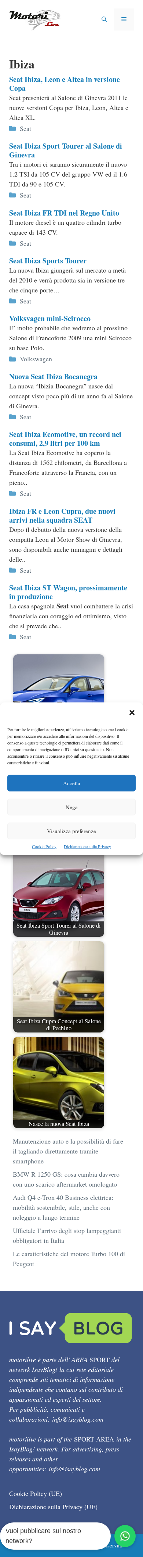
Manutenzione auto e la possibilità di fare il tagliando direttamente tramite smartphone (68, 1151)
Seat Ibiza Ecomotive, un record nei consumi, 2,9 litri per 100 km (65, 438)
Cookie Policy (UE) (35, 1493)
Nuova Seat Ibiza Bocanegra (53, 376)
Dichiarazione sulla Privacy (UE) (53, 1506)
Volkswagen (36, 358)
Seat (25, 128)
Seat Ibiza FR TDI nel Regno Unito (64, 212)
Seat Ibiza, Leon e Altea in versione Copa (64, 83)
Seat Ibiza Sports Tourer (48, 260)
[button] (132, 713)
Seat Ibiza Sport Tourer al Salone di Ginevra (65, 150)
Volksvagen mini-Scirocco (50, 318)
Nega (72, 806)
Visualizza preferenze (71, 830)
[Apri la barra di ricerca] (104, 19)
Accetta (71, 782)
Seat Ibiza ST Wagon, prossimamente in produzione (68, 592)
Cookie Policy (44, 846)
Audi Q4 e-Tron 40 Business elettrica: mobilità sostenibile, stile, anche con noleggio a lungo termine (63, 1207)
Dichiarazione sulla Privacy (87, 846)
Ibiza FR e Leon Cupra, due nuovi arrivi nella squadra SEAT (62, 515)
